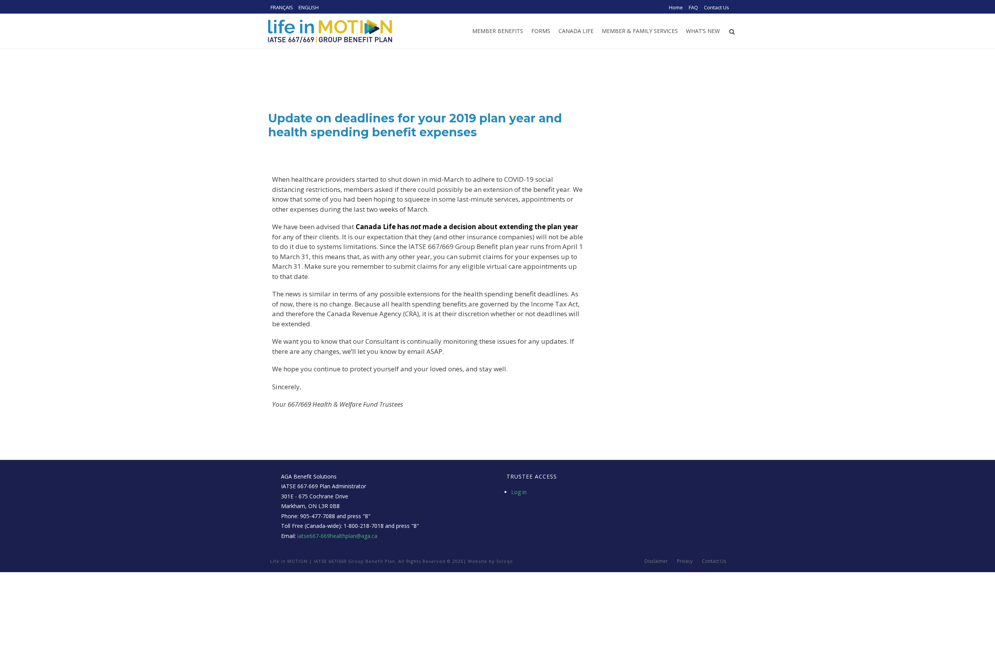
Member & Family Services (640, 31)
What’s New (703, 31)
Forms (540, 31)
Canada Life (576, 31)
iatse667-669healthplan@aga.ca (337, 536)
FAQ (693, 7)
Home (676, 7)
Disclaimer (656, 561)
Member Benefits (497, 31)
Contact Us (716, 7)
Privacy (685, 561)
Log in (519, 492)
